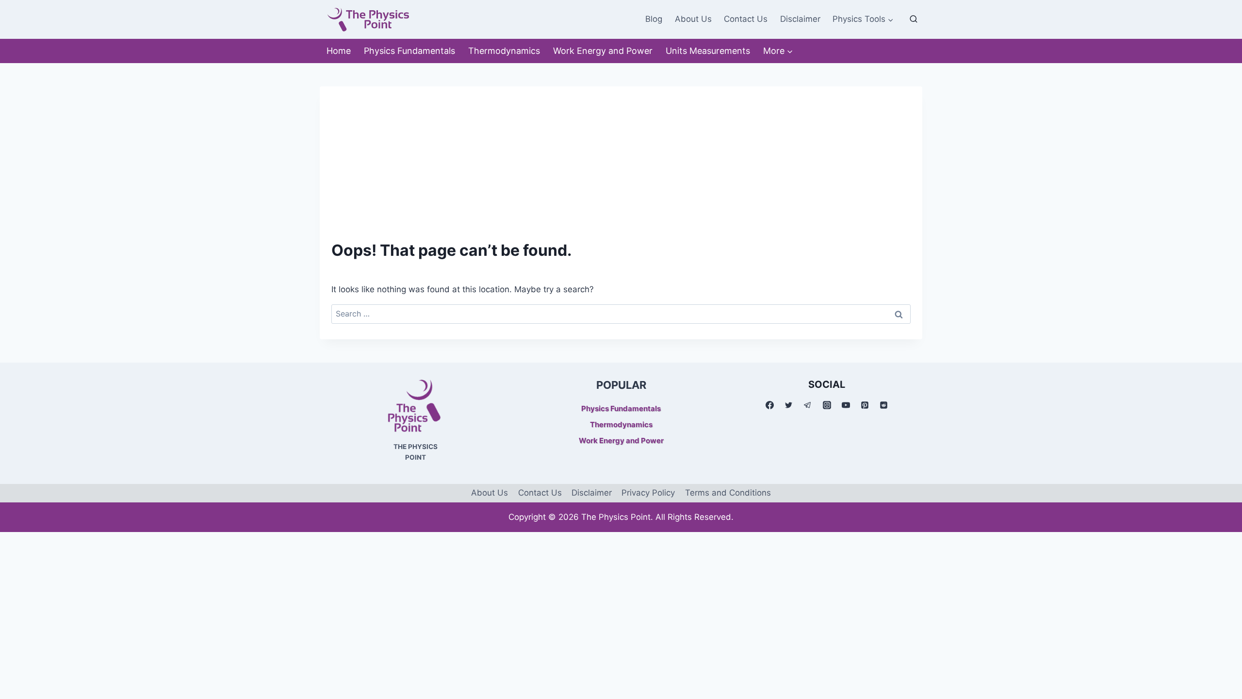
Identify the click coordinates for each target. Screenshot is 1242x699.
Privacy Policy (648, 493)
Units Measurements (708, 51)
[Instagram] (826, 405)
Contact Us (746, 19)
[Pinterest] (864, 405)
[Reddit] (883, 405)
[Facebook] (770, 405)
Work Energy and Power (603, 51)
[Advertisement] (621, 154)
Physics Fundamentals (409, 51)
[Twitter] (789, 405)
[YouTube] (845, 405)
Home (339, 51)
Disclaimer (800, 19)
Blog (653, 19)
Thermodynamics (504, 51)
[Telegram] (808, 405)
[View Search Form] (913, 19)
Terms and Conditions (728, 493)
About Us (693, 19)
